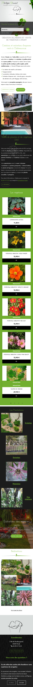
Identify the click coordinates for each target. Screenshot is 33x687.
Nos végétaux (28, 498)
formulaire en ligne (22, 180)
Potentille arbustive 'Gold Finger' (16, 253)
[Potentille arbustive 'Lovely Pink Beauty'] (16, 340)
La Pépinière (5, 184)
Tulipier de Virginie (16, 389)
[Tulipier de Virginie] (16, 373)
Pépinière (16, 483)
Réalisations (20, 89)
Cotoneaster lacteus (16, 220)
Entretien (16, 457)
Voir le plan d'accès (16, 651)
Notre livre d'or (17, 536)
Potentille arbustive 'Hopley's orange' (16, 287)
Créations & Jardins (8, 89)
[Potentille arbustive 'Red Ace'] (16, 307)
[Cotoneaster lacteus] (16, 206)
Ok (28, 29)
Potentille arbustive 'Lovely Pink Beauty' (16, 354)
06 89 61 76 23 (5, 180)
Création (28, 423)
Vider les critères (5, 33)
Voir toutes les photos (16, 610)
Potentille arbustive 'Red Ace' (16, 321)
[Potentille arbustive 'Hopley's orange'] (16, 273)
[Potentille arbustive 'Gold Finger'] (16, 239)
